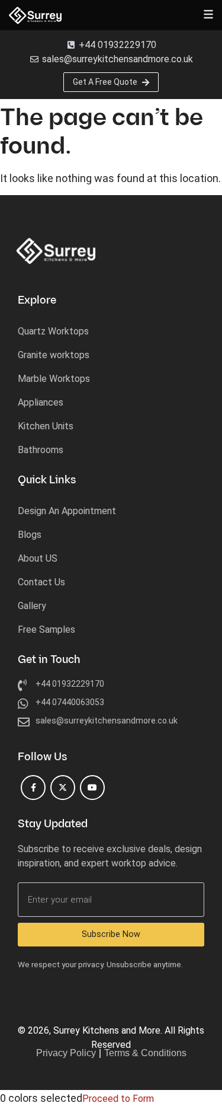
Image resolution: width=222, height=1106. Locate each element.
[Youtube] (92, 787)
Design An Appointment (67, 511)
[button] (208, 15)
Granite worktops (53, 355)
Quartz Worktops (53, 331)
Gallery (32, 605)
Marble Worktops (54, 378)
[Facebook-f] (33, 787)
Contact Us (41, 582)
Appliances (40, 402)
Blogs (29, 534)
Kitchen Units (45, 426)
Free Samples (46, 629)
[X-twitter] (62, 787)
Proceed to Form (118, 1098)
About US (37, 558)
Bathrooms (40, 449)
